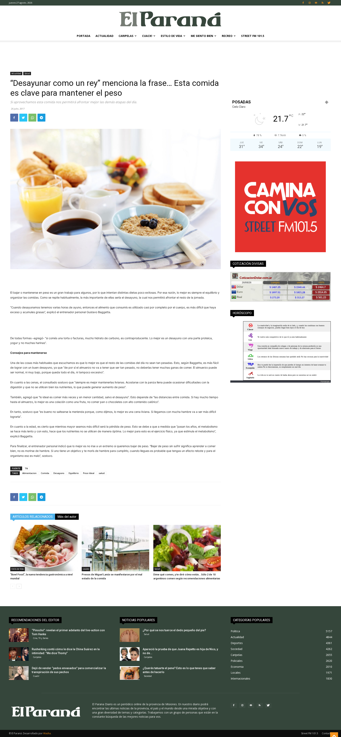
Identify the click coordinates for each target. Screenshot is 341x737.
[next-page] (19, 586)
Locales (86, 568)
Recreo (227, 36)
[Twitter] (329, 3)
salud (102, 473)
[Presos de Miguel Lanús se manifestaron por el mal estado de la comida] (115, 548)
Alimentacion (29, 473)
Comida (45, 473)
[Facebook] (303, 3)
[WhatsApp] (32, 118)
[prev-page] (12, 586)
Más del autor (66, 517)
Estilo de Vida (171, 36)
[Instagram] (310, 3)
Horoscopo (325, 381)
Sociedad (148, 676)
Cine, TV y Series (40, 638)
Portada (83, 36)
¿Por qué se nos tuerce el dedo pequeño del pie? (174, 630)
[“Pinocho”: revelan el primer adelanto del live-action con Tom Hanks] (19, 635)
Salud (27, 73)
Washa (47, 733)
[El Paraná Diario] (170, 18)
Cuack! (147, 36)
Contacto (327, 733)
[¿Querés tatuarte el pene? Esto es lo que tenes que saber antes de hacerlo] (130, 673)
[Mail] (316, 3)
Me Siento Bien (202, 36)
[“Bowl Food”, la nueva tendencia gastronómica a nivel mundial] (44, 548)
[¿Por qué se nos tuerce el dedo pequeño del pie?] (130, 635)
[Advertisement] (170, 54)
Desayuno (58, 473)
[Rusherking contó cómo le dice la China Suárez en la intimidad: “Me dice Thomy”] (19, 654)
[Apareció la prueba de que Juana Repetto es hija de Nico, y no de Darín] (130, 654)
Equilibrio (74, 473)
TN (26, 468)
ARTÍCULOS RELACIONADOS (33, 517)
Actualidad (104, 36)
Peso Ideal (88, 473)
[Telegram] (41, 118)
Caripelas (126, 36)
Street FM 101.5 (252, 36)
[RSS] (323, 3)
